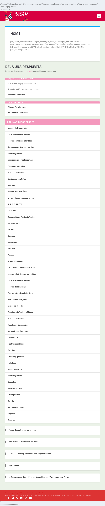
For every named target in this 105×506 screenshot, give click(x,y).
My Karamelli (13, 465)
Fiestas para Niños (11, 495)
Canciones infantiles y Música (20, 312)
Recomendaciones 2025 (18, 112)
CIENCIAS (12, 211)
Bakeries (11, 420)
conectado (28, 71)
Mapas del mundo (15, 306)
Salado (11, 401)
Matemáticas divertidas (18, 331)
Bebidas (11, 350)
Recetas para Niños (42, 495)
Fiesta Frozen (55, 495)
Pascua (11, 255)
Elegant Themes (20, 493)
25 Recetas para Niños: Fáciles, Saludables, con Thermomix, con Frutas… (39, 477)
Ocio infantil (13, 338)
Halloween (12, 242)
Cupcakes (12, 382)
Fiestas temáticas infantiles (20, 141)
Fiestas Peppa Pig (67, 495)
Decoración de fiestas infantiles (21, 160)
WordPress (42, 493)
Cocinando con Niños (17, 179)
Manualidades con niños (18, 128)
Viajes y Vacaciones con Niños (21, 198)
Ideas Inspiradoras (16, 173)
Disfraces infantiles (16, 166)
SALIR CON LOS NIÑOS (17, 192)
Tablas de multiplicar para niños (22, 430)
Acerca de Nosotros (16, 95)
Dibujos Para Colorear (17, 107)
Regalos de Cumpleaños (18, 325)
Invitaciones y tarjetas (17, 299)
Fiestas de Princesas (17, 287)
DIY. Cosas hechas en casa (19, 135)
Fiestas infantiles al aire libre (20, 293)
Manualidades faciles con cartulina (23, 442)
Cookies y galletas (16, 357)
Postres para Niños (16, 344)
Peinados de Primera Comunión (21, 268)
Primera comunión (15, 261)
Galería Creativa (15, 388)
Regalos (11, 414)
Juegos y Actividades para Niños (22, 274)
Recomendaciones (16, 407)
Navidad (11, 185)
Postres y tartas (15, 154)
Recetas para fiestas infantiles (21, 147)
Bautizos (11, 230)
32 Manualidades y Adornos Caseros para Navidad (29, 454)
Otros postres (14, 395)
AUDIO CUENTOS (15, 204)
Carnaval (11, 236)
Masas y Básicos (15, 369)
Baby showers (14, 223)
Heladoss (12, 363)
